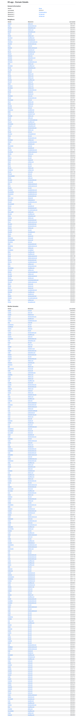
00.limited (10, 290)
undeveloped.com (31, 372)
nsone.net (30, 322)
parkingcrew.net (31, 412)
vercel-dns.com (31, 362)
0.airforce (10, 574)
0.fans (9, 608)
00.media (10, 105)
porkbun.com (31, 35)
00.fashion (10, 85)
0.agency (10, 486)
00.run (9, 222)
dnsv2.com (30, 424)
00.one (9, 166)
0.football (10, 709)
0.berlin (9, 310)
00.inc (9, 252)
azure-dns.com (31, 49)
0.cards (9, 482)
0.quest (9, 638)
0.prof (9, 558)
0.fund (9, 520)
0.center (9, 332)
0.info (9, 456)
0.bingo (9, 697)
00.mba (9, 91)
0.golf (9, 436)
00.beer (9, 89)
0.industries (10, 454)
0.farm (9, 386)
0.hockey (10, 356)
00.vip (9, 156)
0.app (9, 452)
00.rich (9, 288)
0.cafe (9, 532)
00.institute (10, 140)
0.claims (9, 588)
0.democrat (10, 570)
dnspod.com (30, 93)
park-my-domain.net (32, 402)
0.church (10, 358)
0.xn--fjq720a (10, 528)
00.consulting (11, 192)
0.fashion (10, 388)
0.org (9, 410)
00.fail (9, 49)
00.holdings (10, 246)
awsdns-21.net (31, 586)
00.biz (9, 33)
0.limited (10, 671)
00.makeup (10, 87)
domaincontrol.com (32, 25)
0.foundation (10, 504)
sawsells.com (31, 294)
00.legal (9, 210)
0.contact (10, 665)
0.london (10, 624)
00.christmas (10, 268)
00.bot (9, 284)
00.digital (10, 218)
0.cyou (9, 330)
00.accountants (11, 176)
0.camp (9, 312)
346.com (30, 156)
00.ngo (9, 256)
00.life (9, 111)
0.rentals (10, 580)
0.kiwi (9, 506)
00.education (10, 194)
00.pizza (9, 158)
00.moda (10, 150)
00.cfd (9, 258)
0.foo (9, 707)
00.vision (10, 274)
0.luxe (9, 416)
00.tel (9, 144)
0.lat (9, 620)
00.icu (9, 294)
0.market (10, 673)
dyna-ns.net (30, 182)
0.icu (9, 408)
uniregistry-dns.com (32, 394)
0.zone (9, 500)
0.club (9, 360)
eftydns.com (30, 103)
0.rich (9, 701)
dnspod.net (30, 91)
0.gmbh (9, 598)
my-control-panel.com (32, 41)
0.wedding (10, 374)
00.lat (9, 300)
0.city (9, 402)
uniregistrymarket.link (32, 410)
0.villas (9, 538)
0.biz (9, 322)
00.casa (9, 29)
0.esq (9, 556)
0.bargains (10, 508)
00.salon (10, 188)
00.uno (9, 148)
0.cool (9, 342)
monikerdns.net (31, 470)
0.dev (9, 426)
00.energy (10, 47)
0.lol (9, 394)
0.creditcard (10, 326)
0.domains (10, 420)
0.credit (9, 522)
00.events (10, 230)
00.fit (9, 63)
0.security (10, 715)
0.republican (10, 578)
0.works (9, 540)
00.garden (10, 115)
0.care (9, 318)
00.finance (10, 61)
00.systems (10, 242)
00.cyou (9, 39)
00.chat (9, 31)
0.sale (9, 677)
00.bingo (10, 298)
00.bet (9, 25)
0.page (9, 446)
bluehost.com (31, 314)
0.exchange (10, 338)
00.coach (10, 282)
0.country (10, 542)
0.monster (10, 628)
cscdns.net (30, 390)
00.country (10, 200)
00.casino (10, 224)
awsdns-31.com (31, 348)
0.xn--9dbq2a (10, 430)
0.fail (9, 340)
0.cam (9, 614)
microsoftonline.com (32, 524)
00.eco (9, 45)
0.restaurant (10, 518)
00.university (10, 146)
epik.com (30, 69)
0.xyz (9, 492)
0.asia (9, 412)
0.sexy (9, 440)
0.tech (9, 610)
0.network (10, 400)
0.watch (9, 679)
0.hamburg (10, 438)
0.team (9, 458)
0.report (9, 572)
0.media (9, 669)
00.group (10, 122)
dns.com (30, 33)
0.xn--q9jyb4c (11, 711)
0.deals (9, 502)
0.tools (9, 524)
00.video (9, 154)
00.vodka (10, 69)
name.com (30, 172)
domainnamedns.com (32, 272)
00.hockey (10, 270)
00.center (10, 43)
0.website (10, 640)
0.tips (9, 462)
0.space (9, 564)
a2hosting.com (31, 144)
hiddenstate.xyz (31, 200)
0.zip (9, 552)
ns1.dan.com (41, 14)
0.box (9, 592)
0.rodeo (9, 422)
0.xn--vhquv (10, 490)
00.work (9, 77)
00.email (10, 202)
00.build (9, 296)
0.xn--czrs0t (10, 432)
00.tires (9, 302)
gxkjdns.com (30, 212)
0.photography (11, 576)
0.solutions (10, 448)
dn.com (29, 330)
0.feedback (10, 647)
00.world (10, 81)
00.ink (9, 138)
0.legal (9, 713)
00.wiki (9, 71)
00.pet (9, 164)
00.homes (10, 59)
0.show (9, 442)
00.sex (9, 128)
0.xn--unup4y (10, 488)
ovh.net (29, 204)
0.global (9, 346)
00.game (10, 226)
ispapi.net (30, 346)
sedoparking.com (31, 27)
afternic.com (30, 29)
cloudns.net (30, 420)
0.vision (9, 604)
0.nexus (9, 659)
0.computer (10, 655)
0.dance (9, 683)
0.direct (9, 663)
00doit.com (30, 105)
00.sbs (9, 162)
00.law (9, 130)
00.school (10, 134)
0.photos (10, 705)
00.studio (10, 292)
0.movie (9, 675)
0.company (10, 404)
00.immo (10, 262)
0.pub (9, 651)
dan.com (30, 71)
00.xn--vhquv (10, 198)
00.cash (9, 286)
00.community (11, 204)
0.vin (9, 645)
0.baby (9, 612)
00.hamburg (10, 124)
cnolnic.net (30, 81)
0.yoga (9, 494)
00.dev (9, 113)
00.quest (10, 126)
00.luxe (9, 103)
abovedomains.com (32, 208)
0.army (9, 584)
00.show (9, 228)
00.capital (10, 180)
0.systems (10, 602)
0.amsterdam (11, 428)
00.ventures (10, 152)
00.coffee (10, 276)
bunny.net (30, 418)
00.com (9, 97)
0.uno (9, 550)
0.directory (10, 496)
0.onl (9, 653)
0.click (9, 695)
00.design (10, 57)
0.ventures (10, 470)
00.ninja (9, 278)
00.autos (10, 27)
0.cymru (9, 328)
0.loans (9, 392)
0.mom (9, 630)
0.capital (10, 480)
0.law (9, 444)
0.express (10, 689)
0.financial (10, 364)
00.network (10, 95)
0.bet (9, 566)
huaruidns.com (31, 699)
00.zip (9, 266)
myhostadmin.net (32, 134)
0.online (9, 632)
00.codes (10, 214)
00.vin (9, 196)
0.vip (9, 472)
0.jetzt (9, 703)
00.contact (10, 37)
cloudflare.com (31, 37)
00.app (40, 8)
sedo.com (30, 428)
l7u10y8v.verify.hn (43, 12)
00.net (9, 93)
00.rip (9, 264)
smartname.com (31, 51)
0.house (9, 693)
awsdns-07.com (31, 113)
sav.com (30, 158)
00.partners (10, 190)
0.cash (9, 316)
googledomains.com (32, 61)
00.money (10, 182)
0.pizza (9, 474)
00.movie (10, 107)
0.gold (9, 434)
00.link (9, 248)
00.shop (9, 272)
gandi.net (30, 45)
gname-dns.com (31, 39)
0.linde (9, 390)
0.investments (11, 368)
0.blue (9, 661)
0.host (9, 626)
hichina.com (30, 154)
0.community (10, 548)
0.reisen (9, 514)
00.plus (9, 160)
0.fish (9, 536)
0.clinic (9, 582)
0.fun (9, 622)
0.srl (9, 468)
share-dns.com (31, 697)
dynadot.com (31, 422)
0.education (10, 526)
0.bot (9, 657)
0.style (9, 516)
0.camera (10, 681)
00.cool (9, 51)
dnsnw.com (30, 432)
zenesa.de (30, 328)
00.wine (9, 75)
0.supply (9, 685)
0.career (9, 314)
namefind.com (31, 109)
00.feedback (10, 250)
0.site (9, 634)
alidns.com (30, 117)
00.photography (11, 240)
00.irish (9, 67)
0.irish (9, 370)
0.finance (10, 362)
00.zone (9, 172)
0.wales (9, 372)
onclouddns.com (31, 31)
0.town (9, 562)
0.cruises (10, 530)
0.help (9, 352)
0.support (10, 687)
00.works (10, 79)
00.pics (9, 208)
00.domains (10, 238)
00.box (9, 236)
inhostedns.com (31, 232)
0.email (9, 334)
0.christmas (10, 616)
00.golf (9, 120)
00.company (10, 99)
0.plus (9, 476)
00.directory (10, 170)
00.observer (10, 280)
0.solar (9, 560)
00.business (10, 109)
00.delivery (10, 41)
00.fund (9, 260)
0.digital (9, 498)
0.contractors (10, 324)
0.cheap (9, 320)
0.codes (9, 382)
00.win (9, 73)
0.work (9, 378)
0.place (9, 691)
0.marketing (10, 450)
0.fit (8, 366)
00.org (9, 101)
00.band (9, 23)
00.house (10, 174)
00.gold (9, 117)
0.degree (9, 590)
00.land (9, 220)
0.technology (10, 460)
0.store (9, 606)
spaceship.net (31, 53)
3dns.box (30, 592)
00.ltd (9, 244)
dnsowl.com (30, 236)
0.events (9, 336)
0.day (9, 348)
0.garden (10, 510)
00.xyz (9, 186)
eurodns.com (31, 278)
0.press (9, 636)
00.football (10, 65)
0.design (9, 354)
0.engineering (11, 544)
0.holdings (10, 649)
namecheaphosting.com (33, 280)
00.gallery (10, 232)
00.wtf (9, 83)
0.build (9, 642)
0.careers (10, 512)
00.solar (9, 132)
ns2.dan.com (41, 16)
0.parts (9, 667)
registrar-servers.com (32, 47)
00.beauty (10, 55)
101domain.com (31, 657)
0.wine (9, 376)
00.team (9, 142)
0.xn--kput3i (10, 699)
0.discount (10, 568)
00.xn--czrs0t (10, 212)
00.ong (9, 254)
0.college (10, 618)
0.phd (9, 554)
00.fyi (9, 184)
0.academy (10, 600)
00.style (9, 178)
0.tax (9, 484)
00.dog (9, 216)
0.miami (9, 478)
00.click (9, 35)
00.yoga (9, 168)
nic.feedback (30, 250)
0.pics (9, 414)
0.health (9, 350)
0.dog (9, 418)
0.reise (9, 534)
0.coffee (9, 384)
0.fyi (9, 344)
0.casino (9, 594)
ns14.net (30, 310)
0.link (9, 596)
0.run (9, 424)
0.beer (9, 396)
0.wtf (9, 380)
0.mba (9, 398)
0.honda (9, 586)
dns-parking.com (31, 302)
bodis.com (30, 55)
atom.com (30, 95)
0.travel (9, 466)
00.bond (9, 53)
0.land (9, 406)
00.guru (9, 234)
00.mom (9, 206)
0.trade (9, 464)
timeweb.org (30, 653)
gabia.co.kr (30, 23)
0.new (9, 546)
